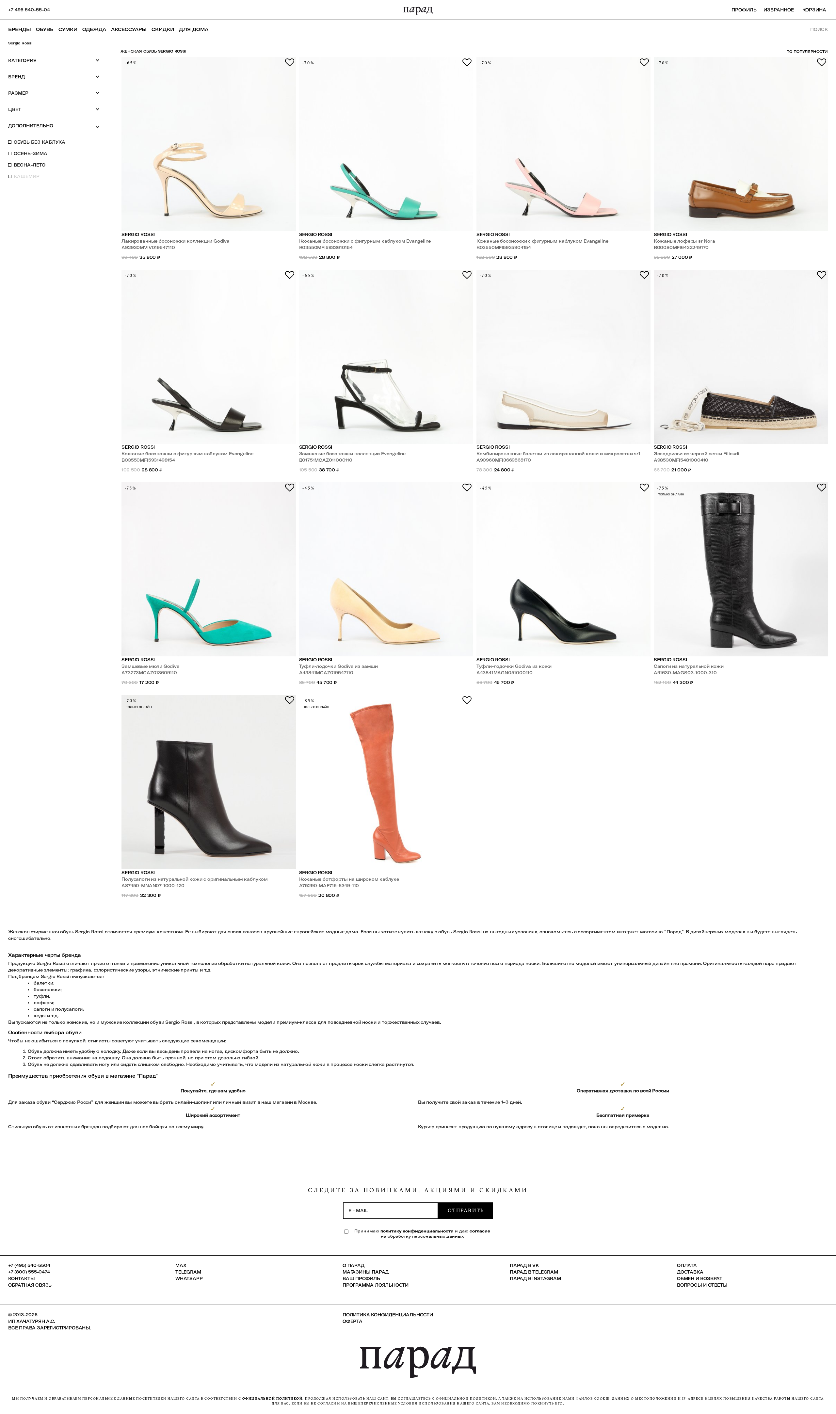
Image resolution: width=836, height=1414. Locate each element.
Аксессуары (129, 29)
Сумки (67, 29)
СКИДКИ (163, 29)
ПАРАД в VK (524, 1265)
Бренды (19, 29)
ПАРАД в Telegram (534, 1272)
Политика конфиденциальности (388, 1314)
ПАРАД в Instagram (535, 1278)
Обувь (45, 29)
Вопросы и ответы (702, 1285)
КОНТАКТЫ (21, 1278)
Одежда (94, 29)
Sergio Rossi (138, 234)
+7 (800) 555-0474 (29, 1272)
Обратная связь (30, 1285)
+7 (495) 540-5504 (29, 1265)
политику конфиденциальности (417, 1231)
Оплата (687, 1265)
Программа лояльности (376, 1285)
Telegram (188, 1272)
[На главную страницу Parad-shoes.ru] (418, 10)
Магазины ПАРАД (366, 1272)
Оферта (352, 1321)
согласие (480, 1231)
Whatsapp (188, 1278)
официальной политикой (271, 1398)
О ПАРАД (353, 1265)
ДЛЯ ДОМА (193, 29)
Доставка (690, 1272)
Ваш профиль (361, 1278)
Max (180, 1265)
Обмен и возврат (699, 1278)
